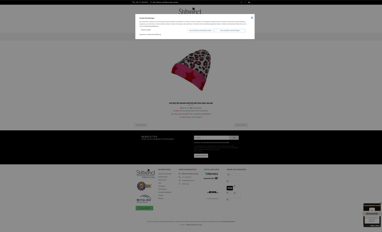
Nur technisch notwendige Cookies (200, 30)
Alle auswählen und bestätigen (230, 30)
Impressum (142, 34)
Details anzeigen (146, 30)
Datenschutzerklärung (151, 26)
